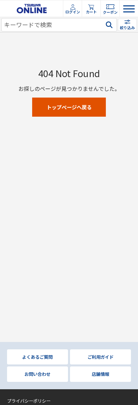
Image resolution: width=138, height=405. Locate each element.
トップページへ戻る (69, 107)
